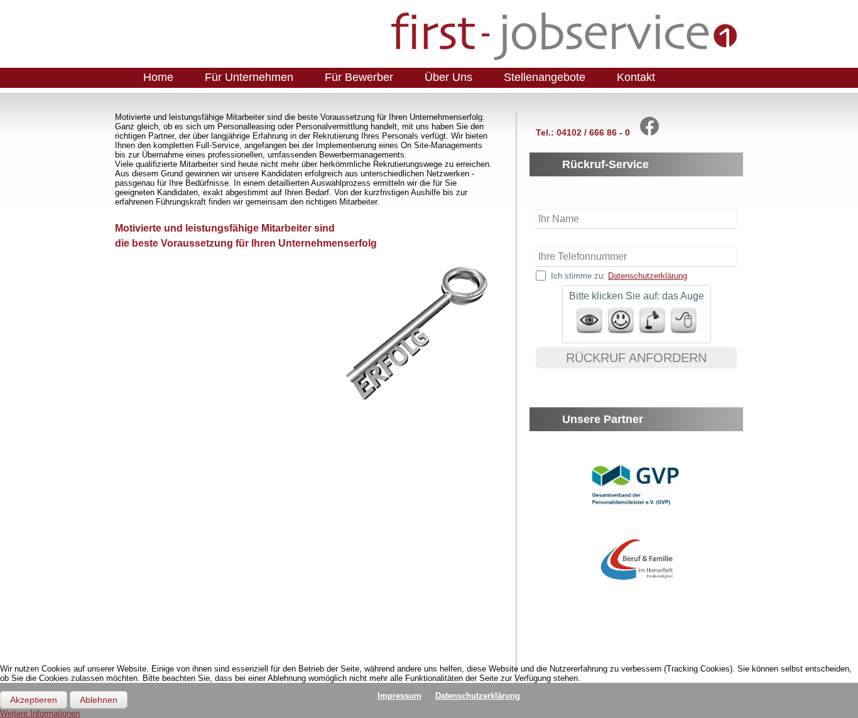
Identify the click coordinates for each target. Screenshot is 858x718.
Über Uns (448, 77)
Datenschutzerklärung (647, 276)
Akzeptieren (33, 700)
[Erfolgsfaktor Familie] (638, 582)
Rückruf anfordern (636, 358)
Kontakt (636, 77)
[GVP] (636, 509)
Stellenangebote (544, 77)
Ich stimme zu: (619, 276)
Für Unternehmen (249, 77)
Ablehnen (98, 700)
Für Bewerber (359, 77)
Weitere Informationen (40, 713)
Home (158, 77)
